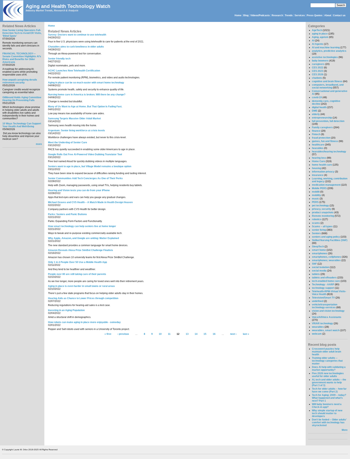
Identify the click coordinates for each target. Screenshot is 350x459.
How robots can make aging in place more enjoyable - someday (84, 322)
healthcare (318, 144)
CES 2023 (317, 71)
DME (314, 110)
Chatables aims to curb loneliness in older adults (76, 46)
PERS (315, 202)
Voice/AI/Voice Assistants (326, 317)
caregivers (318, 64)
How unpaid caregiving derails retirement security (19, 81)
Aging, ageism (320, 37)
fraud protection (321, 137)
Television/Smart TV (323, 297)
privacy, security (321, 209)
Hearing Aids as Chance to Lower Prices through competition (83, 298)
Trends (289, 15)
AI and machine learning (326, 47)
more (39, 144)
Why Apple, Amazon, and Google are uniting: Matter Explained (83, 238)
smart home (319, 250)
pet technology (320, 205)
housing (316, 168)
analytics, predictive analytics (329, 51)
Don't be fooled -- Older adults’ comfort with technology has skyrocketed (329, 422)
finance (316, 130)
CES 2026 (317, 74)
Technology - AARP (323, 284)
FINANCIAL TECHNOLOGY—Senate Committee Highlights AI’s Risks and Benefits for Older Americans (21, 58)
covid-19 (317, 97)
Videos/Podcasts (260, 15)
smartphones (319, 253)
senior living (319, 229)
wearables (318, 326)
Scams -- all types (322, 226)
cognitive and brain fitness (327, 81)
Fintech (316, 134)
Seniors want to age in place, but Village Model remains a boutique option (89, 166)
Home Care (318, 161)
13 (187, 334)
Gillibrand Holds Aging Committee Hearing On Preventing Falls (21, 99)
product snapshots (323, 212)
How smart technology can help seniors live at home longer (82, 226)
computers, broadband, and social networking (328, 86)
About (327, 15)
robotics (316, 219)
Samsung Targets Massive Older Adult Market (74, 118)
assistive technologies (325, 57)
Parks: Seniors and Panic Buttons (67, 214)
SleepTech (318, 246)
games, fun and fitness (325, 141)
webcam (317, 333)
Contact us (339, 15)
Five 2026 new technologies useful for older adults (328, 375)
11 (169, 334)
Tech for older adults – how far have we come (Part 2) (329, 390)
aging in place (320, 33)
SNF (314, 263)
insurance (317, 175)
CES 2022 (317, 67)
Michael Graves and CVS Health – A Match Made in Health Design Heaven (90, 202)
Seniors (316, 233)
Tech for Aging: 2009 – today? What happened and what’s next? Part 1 (329, 398)
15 (205, 334)
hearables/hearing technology (329, 151)
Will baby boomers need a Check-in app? (326, 405)
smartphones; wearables (326, 260)
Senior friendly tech (59, 58)
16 (214, 334)
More (345, 430)
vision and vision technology (328, 310)
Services (300, 15)
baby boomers (320, 60)
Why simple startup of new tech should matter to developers (327, 413)
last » (246, 334)
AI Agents (317, 44)
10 (160, 334)
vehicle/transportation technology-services (324, 306)
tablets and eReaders (324, 277)
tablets (316, 274)
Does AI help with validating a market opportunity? (329, 368)
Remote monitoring (323, 215)
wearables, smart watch (325, 330)
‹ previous (123, 334)
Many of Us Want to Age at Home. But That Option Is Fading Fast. (85, 106)
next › (233, 334)
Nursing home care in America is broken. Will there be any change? (86, 94)
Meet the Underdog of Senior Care (67, 142)
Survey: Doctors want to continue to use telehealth (77, 34)
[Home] (13, 10)
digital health (319, 107)
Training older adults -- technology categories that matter (327, 361)
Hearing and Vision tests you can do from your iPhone (79, 190)
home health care (322, 164)
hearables (317, 148)
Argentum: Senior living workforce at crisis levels (76, 130)
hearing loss (319, 157)
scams (316, 223)
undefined (317, 301)
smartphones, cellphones (326, 256)
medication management (326, 184)
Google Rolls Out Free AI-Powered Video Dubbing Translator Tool (85, 154)
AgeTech (317, 30)
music (315, 198)
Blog (246, 15)
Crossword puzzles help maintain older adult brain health (326, 351)
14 (196, 334)
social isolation (320, 267)
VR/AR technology (322, 323)
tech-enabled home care (326, 281)
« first (108, 334)
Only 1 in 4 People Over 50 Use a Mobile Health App (77, 262)
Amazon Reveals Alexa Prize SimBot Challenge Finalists (80, 250)
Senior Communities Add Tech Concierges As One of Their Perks (85, 178)
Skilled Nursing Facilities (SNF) (329, 240)
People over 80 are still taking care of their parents (77, 274)
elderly (316, 114)
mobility (316, 195)
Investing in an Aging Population (66, 310)
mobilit (316, 191)
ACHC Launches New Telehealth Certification (74, 70)
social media (319, 270)
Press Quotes (314, 15)
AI (313, 40)
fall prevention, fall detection (328, 121)
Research (277, 15)
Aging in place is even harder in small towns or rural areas (81, 286)
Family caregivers (322, 127)
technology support (323, 288)
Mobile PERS (319, 188)
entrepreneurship (322, 117)
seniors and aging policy (326, 236)
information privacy (323, 171)
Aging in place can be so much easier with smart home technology (86, 82)
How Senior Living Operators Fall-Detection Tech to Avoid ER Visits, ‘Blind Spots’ (22, 33)
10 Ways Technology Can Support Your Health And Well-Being (21, 125)
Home (238, 15)
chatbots (317, 77)
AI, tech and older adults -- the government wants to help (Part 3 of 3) (329, 382)
